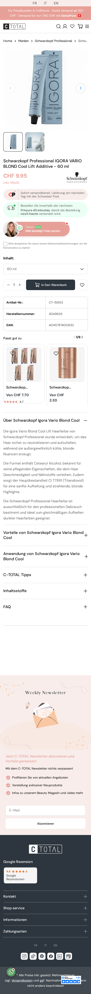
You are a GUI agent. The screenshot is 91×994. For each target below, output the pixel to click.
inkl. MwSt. (11, 182)
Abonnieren (45, 824)
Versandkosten (21, 980)
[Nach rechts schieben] (80, 88)
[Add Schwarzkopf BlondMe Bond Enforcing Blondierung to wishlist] (12, 353)
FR (35, 3)
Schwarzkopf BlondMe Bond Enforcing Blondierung (16, 387)
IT (45, 3)
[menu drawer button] (87, 26)
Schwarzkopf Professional (53, 41)
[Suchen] (58, 26)
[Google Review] (20, 875)
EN (56, 3)
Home (7, 41)
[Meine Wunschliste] (72, 26)
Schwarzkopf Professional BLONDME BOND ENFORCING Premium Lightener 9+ (59, 387)
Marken (23, 41)
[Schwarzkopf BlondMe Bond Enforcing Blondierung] (24, 364)
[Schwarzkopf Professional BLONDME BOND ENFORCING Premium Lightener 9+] (67, 364)
